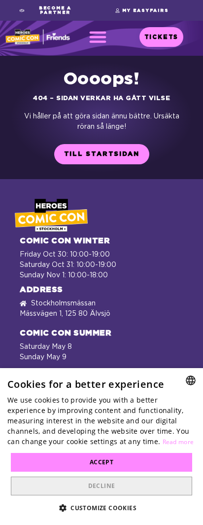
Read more (178, 442)
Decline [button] (101, 486)
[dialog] (101, 446)
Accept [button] (101, 462)
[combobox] (191, 380)
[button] (51, 10)
